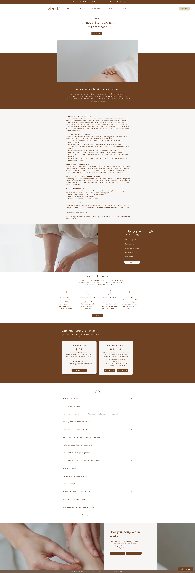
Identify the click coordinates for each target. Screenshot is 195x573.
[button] (96, 9)
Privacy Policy (97, 571)
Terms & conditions (119, 571)
